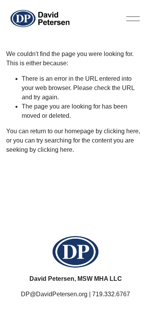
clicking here (121, 131)
